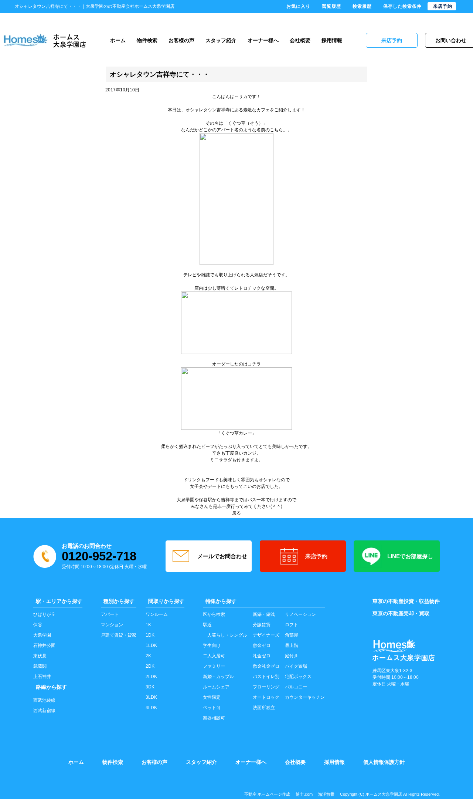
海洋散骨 (326, 794)
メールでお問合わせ (222, 556)
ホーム (118, 40)
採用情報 (331, 40)
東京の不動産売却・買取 (400, 613)
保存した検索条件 (402, 6)
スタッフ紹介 (220, 40)
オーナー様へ (263, 40)
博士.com (304, 794)
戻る (236, 513)
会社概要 (300, 40)
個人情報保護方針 (384, 762)
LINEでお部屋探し (410, 556)
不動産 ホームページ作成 (267, 794)
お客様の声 (181, 40)
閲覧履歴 (331, 6)
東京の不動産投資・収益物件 (406, 601)
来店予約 (316, 556)
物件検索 (147, 40)
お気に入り (298, 6)
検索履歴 (362, 6)
